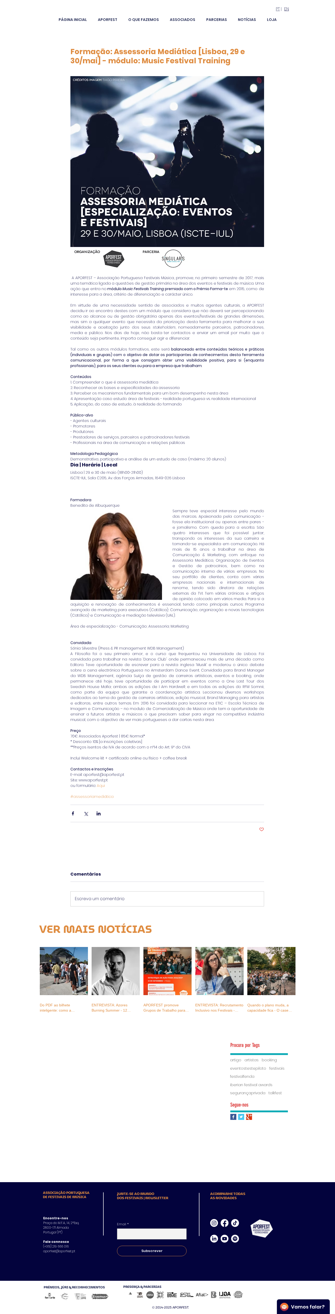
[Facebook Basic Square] (233, 1117)
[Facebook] (224, 1223)
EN (286, 9)
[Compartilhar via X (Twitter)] (85, 813)
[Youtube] (224, 1239)
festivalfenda (242, 1076)
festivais (276, 1068)
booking (269, 1060)
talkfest (275, 1093)
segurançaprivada (247, 1093)
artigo (235, 1060)
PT (278, 9)
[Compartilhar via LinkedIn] (98, 813)
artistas (251, 1060)
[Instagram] (214, 1223)
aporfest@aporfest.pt (59, 1251)
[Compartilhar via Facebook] (72, 813)
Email (123, 1224)
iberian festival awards (251, 1084)
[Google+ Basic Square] (249, 1117)
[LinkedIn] (214, 1239)
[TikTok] (235, 1223)
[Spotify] (235, 1239)
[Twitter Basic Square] (241, 1117)
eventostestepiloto (248, 1068)
